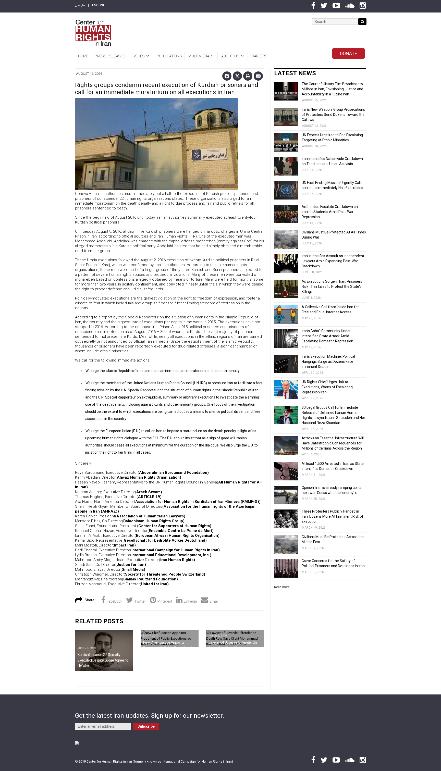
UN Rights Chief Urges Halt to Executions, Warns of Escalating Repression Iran (327, 387)
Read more (282, 587)
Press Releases (110, 56)
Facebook (114, 601)
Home (83, 56)
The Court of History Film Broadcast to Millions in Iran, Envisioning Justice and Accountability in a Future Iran (332, 89)
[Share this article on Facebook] (226, 76)
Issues (138, 56)
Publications (169, 56)
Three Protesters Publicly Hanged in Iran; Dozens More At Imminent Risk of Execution (332, 516)
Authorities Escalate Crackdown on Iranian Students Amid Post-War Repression (330, 212)
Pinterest (164, 601)
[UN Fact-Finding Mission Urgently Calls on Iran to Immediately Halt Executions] (286, 190)
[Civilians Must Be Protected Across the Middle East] (286, 544)
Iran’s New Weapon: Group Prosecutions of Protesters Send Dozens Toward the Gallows (333, 114)
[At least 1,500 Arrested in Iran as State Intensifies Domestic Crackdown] (286, 471)
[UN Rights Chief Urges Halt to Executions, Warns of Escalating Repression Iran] (286, 389)
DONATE (348, 53)
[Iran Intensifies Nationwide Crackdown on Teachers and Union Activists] (286, 166)
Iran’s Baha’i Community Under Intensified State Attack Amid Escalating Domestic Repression (327, 336)
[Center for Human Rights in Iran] (93, 32)
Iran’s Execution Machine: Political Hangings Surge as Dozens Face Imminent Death (328, 361)
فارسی (80, 5)
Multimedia (198, 56)
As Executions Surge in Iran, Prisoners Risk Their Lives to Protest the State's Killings (332, 286)
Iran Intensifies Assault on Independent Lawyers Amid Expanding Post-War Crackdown (333, 261)
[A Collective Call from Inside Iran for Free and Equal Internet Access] (286, 314)
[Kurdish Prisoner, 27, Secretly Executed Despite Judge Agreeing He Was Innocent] (104, 650)
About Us (230, 56)
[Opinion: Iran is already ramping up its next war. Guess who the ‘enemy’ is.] (286, 495)
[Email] (258, 76)
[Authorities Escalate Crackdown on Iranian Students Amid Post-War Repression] (286, 214)
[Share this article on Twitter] (237, 76)
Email (214, 601)
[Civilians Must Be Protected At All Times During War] (286, 239)
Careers (259, 56)
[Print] (247, 76)
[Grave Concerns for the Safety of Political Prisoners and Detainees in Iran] (286, 568)
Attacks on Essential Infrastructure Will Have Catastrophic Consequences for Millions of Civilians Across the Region (333, 443)
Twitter (140, 601)
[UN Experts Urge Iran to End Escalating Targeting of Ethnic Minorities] (286, 142)
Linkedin (190, 601)
